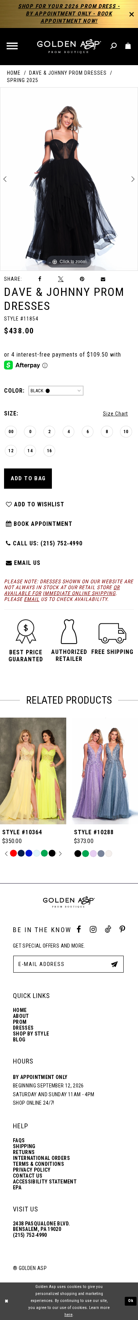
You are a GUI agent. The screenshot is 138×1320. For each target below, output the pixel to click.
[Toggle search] (114, 46)
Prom (19, 1022)
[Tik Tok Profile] (108, 929)
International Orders (41, 1158)
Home (14, 73)
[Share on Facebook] (40, 279)
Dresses (23, 1028)
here (68, 1314)
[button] (12, 46)
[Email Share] (103, 279)
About (21, 1016)
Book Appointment (42, 523)
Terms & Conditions (38, 1164)
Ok (131, 1300)
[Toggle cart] (128, 46)
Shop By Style (31, 1034)
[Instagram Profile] (93, 929)
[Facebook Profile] (79, 929)
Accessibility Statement (45, 1182)
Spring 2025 (22, 80)
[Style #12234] (105, 771)
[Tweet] (60, 279)
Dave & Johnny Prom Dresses (68, 73)
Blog (19, 1040)
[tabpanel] (69, 179)
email (31, 599)
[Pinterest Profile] (122, 929)
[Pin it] (82, 279)
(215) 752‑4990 (30, 1235)
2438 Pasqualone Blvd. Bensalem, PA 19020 (41, 1226)
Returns (24, 1152)
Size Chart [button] (115, 414)
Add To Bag (28, 478)
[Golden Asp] (69, 46)
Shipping (24, 1146)
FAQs (19, 1140)
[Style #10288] (33, 771)
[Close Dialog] (6, 1301)
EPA (17, 1187)
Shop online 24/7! (33, 1103)
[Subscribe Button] (114, 963)
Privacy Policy (32, 1170)
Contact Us (27, 1176)
